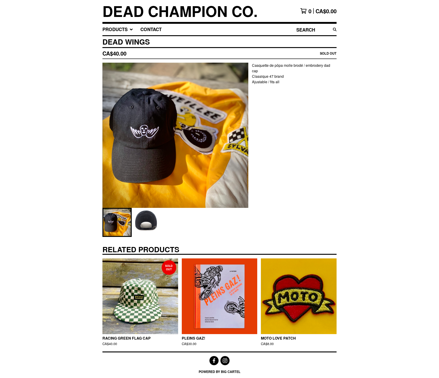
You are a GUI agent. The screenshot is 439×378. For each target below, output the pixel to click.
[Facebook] (214, 360)
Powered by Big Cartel (220, 371)
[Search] (334, 29)
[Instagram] (225, 360)
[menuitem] (117, 29)
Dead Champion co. (180, 11)
